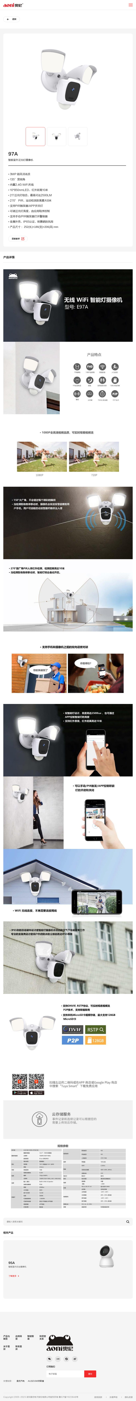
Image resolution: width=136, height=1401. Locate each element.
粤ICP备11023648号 (68, 1397)
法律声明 (113, 1397)
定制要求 (16, 239)
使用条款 (98, 1397)
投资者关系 (42, 1337)
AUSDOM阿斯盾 (36, 1381)
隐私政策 (129, 1397)
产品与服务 (6, 1337)
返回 (14, 19)
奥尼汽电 (21, 1381)
